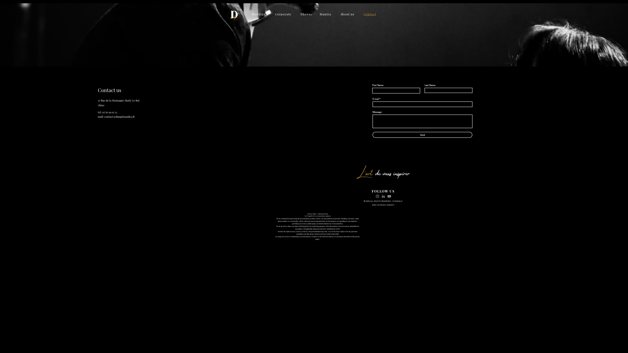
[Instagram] (377, 196)
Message (377, 112)
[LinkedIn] (383, 196)
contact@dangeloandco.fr (119, 116)
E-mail (376, 99)
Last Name (430, 85)
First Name (378, 85)
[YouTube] (389, 196)
